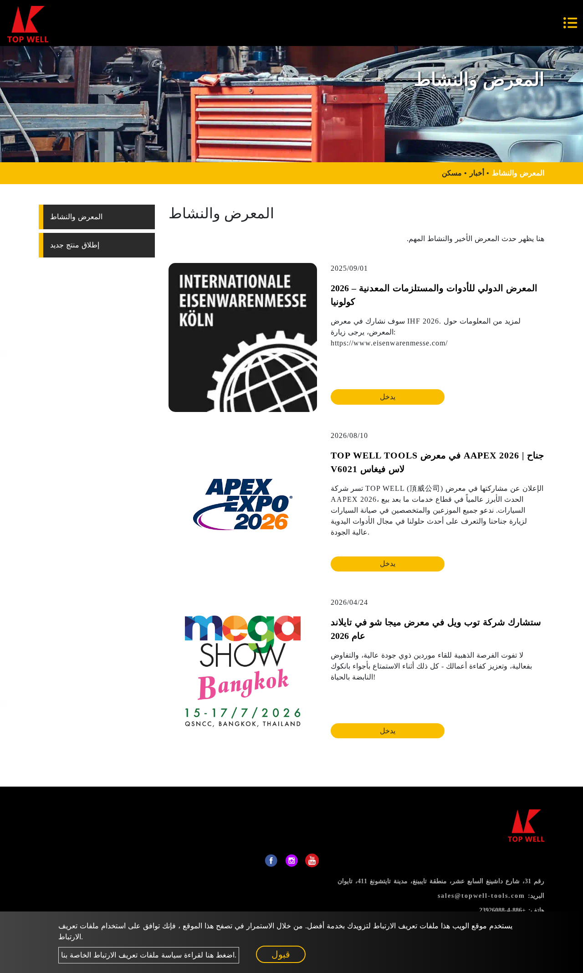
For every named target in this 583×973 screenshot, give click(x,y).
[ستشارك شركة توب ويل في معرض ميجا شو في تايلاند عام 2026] (243, 670)
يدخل (387, 397)
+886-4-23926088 (502, 910)
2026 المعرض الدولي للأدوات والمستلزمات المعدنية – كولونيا (434, 295)
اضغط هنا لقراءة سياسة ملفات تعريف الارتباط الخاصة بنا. (148, 955)
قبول (280, 954)
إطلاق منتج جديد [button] (74, 245)
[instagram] (291, 860)
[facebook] (271, 860)
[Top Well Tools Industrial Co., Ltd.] (27, 23)
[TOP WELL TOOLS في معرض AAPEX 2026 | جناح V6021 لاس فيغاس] (243, 503)
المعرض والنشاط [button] (76, 217)
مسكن (452, 173)
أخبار (477, 173)
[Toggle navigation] (570, 23)
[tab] (97, 217)
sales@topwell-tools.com (481, 895)
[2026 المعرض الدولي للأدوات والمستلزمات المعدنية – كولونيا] (243, 336)
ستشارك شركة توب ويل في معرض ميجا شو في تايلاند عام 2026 (436, 629)
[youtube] (312, 860)
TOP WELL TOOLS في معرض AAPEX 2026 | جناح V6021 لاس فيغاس (437, 462)
